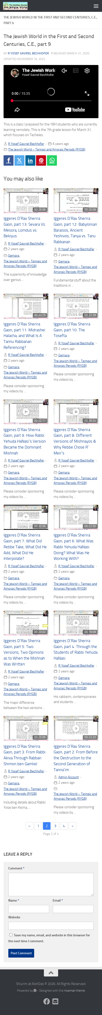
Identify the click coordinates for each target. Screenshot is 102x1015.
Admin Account (68, 777)
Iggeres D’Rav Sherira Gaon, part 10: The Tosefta (72, 330)
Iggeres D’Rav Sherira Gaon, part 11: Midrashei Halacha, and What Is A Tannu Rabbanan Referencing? (24, 336)
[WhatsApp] (52, 160)
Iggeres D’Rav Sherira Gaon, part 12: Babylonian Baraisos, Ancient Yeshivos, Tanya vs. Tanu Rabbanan (75, 230)
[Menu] (96, 6)
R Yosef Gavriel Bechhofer (28, 53)
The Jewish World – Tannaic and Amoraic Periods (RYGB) (46, 149)
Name (13, 900)
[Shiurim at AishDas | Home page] (19, 6)
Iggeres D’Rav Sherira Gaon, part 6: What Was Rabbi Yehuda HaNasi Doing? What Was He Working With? (73, 547)
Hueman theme (74, 990)
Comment (16, 868)
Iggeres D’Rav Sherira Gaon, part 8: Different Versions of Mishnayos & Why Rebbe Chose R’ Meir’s (75, 441)
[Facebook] (9, 160)
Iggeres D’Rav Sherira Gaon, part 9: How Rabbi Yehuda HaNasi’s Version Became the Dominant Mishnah (25, 441)
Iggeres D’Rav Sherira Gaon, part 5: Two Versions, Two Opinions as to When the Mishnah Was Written (24, 652)
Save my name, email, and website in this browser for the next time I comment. (49, 938)
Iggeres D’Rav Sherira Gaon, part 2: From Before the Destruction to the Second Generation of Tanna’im (76, 758)
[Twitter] (19, 160)
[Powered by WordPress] (35, 990)
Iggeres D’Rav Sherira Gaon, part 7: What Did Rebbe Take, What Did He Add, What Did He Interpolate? (25, 547)
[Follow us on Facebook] (46, 1001)
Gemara (13, 255)
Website (14, 917)
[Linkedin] (30, 160)
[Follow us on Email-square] (55, 1001)
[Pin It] (41, 160)
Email (58, 900)
